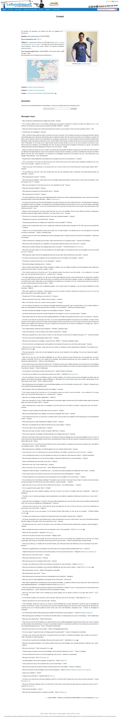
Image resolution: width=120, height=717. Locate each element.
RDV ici (39, 39)
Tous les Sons (56, 9)
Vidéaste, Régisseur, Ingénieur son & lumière (77, 669)
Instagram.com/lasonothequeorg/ (36, 90)
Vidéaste (62, 692)
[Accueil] (60, 4)
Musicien (49, 532)
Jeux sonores (18, 9)
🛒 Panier (108, 1)
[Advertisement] (60, 25)
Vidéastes (25, 681)
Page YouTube (71, 713)
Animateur (55, 199)
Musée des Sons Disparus (30, 9)
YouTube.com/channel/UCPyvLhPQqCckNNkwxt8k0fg (41, 93)
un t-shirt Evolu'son (86, 63)
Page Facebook (53, 713)
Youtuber (24, 513)
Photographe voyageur (84, 612)
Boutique (10, 9)
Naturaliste (30, 349)
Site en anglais (44, 713)
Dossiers (41, 9)
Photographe (44, 163)
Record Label (78, 246)
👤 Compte (115, 1)
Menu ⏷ (5, 9)
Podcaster (29, 354)
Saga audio (60, 584)
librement (81, 716)
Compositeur (72, 374)
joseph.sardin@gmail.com (33, 36)
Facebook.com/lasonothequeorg (36, 87)
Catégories (48, 9)
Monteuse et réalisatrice (88, 551)
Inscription (74, 108)
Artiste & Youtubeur (87, 567)
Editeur (63, 660)
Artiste (80, 564)
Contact (97, 697)
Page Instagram (62, 713)
